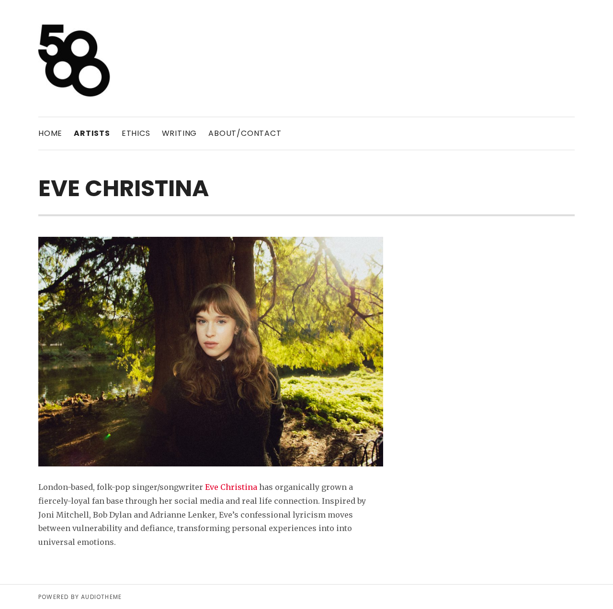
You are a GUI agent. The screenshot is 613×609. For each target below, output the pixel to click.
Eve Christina (231, 487)
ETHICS (136, 133)
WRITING (179, 133)
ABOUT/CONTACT (244, 133)
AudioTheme (101, 597)
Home (50, 133)
